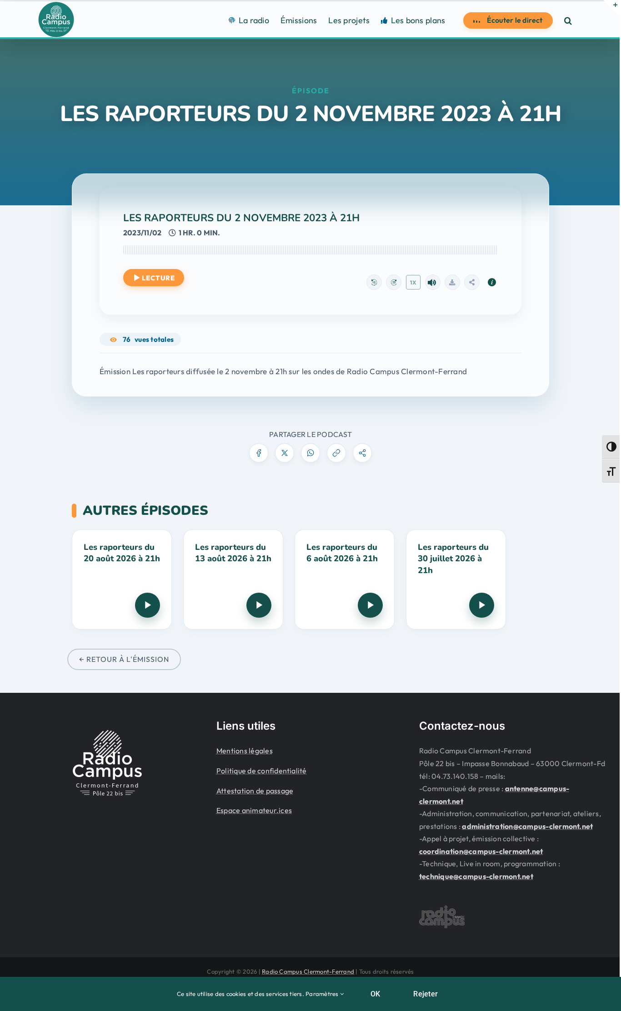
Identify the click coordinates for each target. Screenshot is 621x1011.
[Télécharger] (452, 282)
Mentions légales (244, 750)
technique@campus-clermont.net (476, 876)
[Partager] (472, 282)
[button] (568, 20)
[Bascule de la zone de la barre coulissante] (611, 8)
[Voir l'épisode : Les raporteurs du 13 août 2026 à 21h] (233, 579)
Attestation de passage (254, 790)
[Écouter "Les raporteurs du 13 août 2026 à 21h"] (258, 605)
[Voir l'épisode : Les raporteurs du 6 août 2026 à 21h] (344, 579)
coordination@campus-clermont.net (481, 851)
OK (375, 994)
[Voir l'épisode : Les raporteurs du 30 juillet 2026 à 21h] (456, 579)
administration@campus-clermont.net (527, 826)
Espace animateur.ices (254, 810)
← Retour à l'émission (124, 659)
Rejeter (425, 994)
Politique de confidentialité (261, 770)
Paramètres (322, 993)
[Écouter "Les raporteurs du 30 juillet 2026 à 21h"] (481, 605)
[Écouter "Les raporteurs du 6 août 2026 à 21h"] (370, 605)
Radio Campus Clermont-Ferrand (308, 971)
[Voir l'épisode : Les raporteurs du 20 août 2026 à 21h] (121, 579)
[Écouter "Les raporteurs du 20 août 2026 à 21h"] (147, 605)
